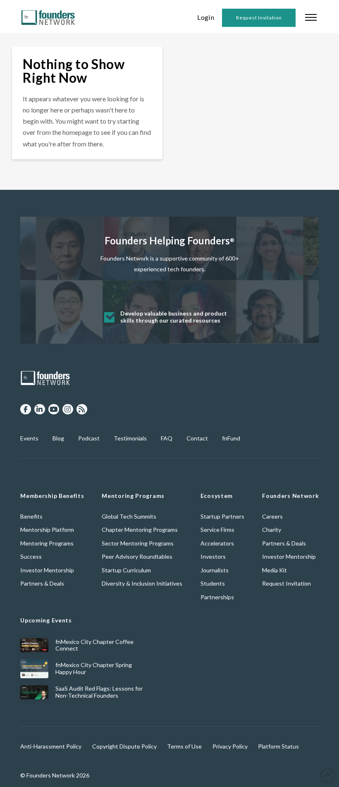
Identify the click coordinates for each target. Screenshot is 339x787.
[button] (311, 17)
